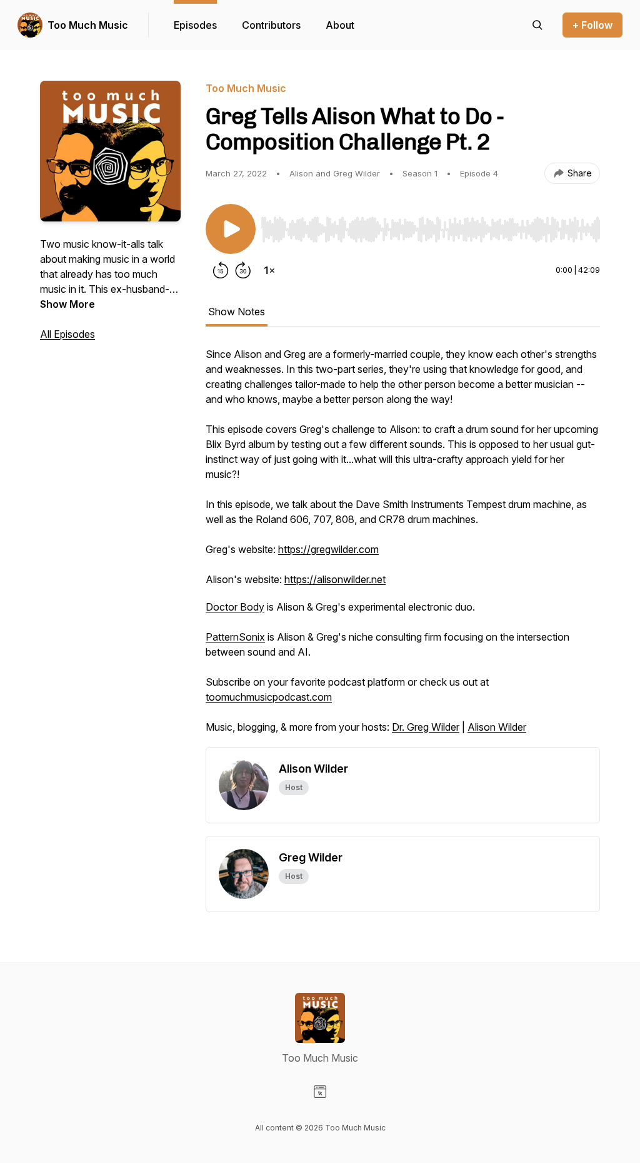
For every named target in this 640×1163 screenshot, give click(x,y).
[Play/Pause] (231, 229)
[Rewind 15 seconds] (220, 270)
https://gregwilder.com (328, 549)
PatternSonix (235, 637)
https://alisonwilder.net (335, 579)
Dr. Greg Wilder (425, 727)
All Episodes (67, 334)
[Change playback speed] (269, 270)
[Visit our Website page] (320, 1091)
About (340, 25)
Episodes (195, 25)
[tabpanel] (403, 547)
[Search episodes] (537, 25)
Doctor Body (235, 607)
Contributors (271, 25)
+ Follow (592, 25)
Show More (67, 304)
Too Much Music (88, 25)
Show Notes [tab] (236, 311)
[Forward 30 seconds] (243, 270)
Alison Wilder (497, 727)
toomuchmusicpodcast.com (269, 697)
